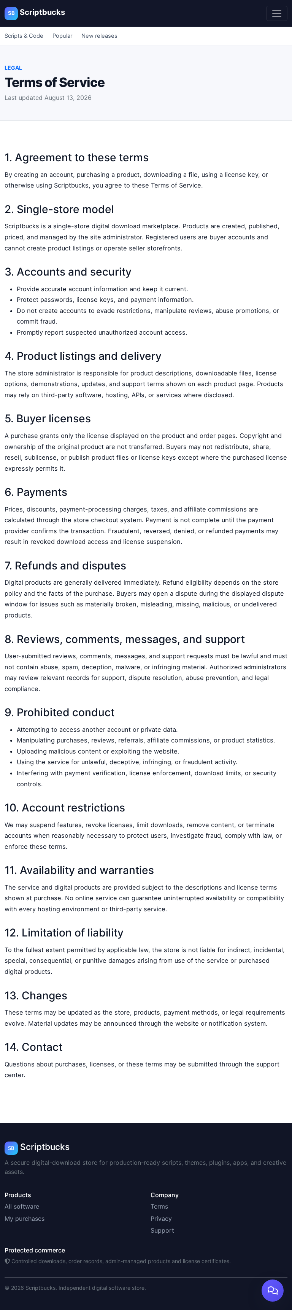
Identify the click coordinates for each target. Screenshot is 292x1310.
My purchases (24, 1218)
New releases (99, 35)
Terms (159, 1206)
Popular (62, 35)
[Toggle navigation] (276, 13)
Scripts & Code (24, 35)
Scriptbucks (36, 12)
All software (22, 1206)
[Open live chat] (273, 1291)
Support (162, 1230)
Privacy (161, 1218)
